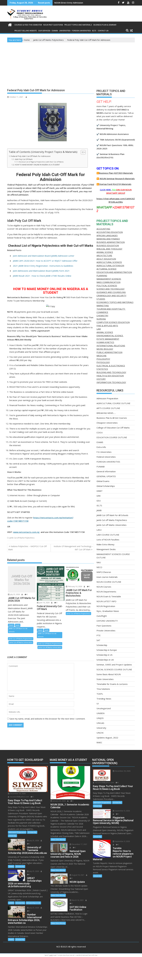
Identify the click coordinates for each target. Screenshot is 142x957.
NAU (99, 562)
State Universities (105, 679)
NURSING (101, 318)
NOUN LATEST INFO (106, 601)
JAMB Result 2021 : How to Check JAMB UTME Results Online (42, 275)
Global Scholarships (106, 486)
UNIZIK (100, 732)
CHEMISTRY (102, 315)
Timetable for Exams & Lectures (112, 684)
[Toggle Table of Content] (82, 152)
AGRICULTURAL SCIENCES (109, 262)
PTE (99, 635)
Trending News (104, 698)
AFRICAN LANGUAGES (107, 235)
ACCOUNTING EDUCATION (110, 232)
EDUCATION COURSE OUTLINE (112, 437)
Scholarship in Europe (107, 650)
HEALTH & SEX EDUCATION (110, 375)
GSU (99, 500)
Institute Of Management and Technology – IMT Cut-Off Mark (73, 548)
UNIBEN (100, 713)
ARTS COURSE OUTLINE (108, 408)
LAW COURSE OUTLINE (108, 534)
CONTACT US (103, 31)
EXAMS (55, 31)
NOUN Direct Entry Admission (68, 2)
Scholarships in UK (105, 659)
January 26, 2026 (59, 801)
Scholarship (102, 645)
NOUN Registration (106, 606)
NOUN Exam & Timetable (109, 596)
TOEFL (100, 693)
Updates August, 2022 (107, 737)
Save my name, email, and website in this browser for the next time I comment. (47, 718)
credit (51, 955)
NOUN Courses (104, 586)
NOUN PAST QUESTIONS (53, 25)
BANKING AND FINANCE (108, 238)
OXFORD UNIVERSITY (107, 620)
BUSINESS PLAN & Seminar (104, 25)
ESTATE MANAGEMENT (108, 338)
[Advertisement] (71, 63)
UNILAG (100, 723)
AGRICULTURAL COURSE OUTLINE (113, 403)
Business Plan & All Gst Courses (112, 417)
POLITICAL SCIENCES (107, 285)
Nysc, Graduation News (108, 611)
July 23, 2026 (15, 594)
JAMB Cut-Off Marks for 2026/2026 (21, 579)
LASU (99, 529)
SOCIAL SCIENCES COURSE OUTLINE (114, 669)
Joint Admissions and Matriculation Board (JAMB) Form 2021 (41, 270)
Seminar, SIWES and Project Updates (114, 664)
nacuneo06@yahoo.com (19, 797)
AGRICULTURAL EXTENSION (110, 265)
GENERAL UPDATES (106, 476)
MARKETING (103, 305)
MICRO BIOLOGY (105, 349)
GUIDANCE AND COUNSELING (111, 292)
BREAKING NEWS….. (106, 413)
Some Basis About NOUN (109, 674)
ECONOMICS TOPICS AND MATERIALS (115, 302)
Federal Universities (106, 456)
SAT (98, 640)
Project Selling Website (25, 31)
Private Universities (106, 630)
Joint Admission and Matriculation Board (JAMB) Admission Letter (43, 255)
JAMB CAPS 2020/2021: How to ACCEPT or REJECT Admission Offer (45, 260)
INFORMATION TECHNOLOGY (111, 382)
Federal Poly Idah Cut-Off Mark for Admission (30, 156)
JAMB (18, 625)
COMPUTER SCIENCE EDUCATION (113, 322)
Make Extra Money (105, 544)
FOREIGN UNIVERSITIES (81, 31)
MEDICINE (101, 355)
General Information (106, 471)
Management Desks (106, 549)
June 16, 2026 (44, 602)
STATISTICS (102, 369)
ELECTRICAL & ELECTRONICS (111, 365)
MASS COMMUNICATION (108, 282)
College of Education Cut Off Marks (113, 427)
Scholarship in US (104, 654)
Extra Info (101, 447)
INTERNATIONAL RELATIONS (111, 345)
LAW (99, 328)
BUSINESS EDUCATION (108, 245)
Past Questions (104, 625)
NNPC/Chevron (104, 572)
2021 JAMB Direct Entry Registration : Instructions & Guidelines (43, 265)
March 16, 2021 (77, 900)
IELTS (94, 31)
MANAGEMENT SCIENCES (109, 278)
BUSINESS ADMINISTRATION (111, 242)
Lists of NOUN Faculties (108, 539)
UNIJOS (100, 718)
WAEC (99, 742)
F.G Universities (104, 452)
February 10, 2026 (75, 586)
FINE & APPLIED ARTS (107, 325)
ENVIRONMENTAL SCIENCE (110, 335)
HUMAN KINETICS (105, 342)
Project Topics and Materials (78, 25)
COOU (100, 432)
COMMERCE (102, 312)
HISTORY (101, 379)
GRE (99, 495)
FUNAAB (101, 466)
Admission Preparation (107, 398)
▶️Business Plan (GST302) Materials (115, 173)
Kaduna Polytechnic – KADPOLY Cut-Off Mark (27, 548)
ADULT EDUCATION (106, 258)
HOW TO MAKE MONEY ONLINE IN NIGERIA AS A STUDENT (37, 165)
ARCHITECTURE (104, 255)
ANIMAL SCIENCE (105, 252)
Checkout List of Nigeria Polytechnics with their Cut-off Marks (41, 162)
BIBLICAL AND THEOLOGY (109, 248)
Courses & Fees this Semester (28, 25)
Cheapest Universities (107, 422)
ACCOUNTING (103, 228)
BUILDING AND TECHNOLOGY (111, 372)
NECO (99, 567)
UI (98, 703)
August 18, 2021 (77, 875)
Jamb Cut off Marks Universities (20, 642)
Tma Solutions (103, 689)
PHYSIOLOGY (103, 362)
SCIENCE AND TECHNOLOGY (111, 288)
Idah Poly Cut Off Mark (23, 159)
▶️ (98, 178)
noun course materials (107, 577)
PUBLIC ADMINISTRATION (109, 352)
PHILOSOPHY (103, 359)
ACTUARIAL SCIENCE (106, 268)
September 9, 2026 (122, 811)
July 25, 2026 (34, 840)
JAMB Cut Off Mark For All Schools (18, 630)
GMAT (99, 490)
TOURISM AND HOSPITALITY (111, 308)
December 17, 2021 (79, 844)
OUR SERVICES (44, 31)
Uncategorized (104, 708)
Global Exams (103, 481)
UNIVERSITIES (64, 31)
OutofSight (102, 615)
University (101, 727)
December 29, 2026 (18, 793)
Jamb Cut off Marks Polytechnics (21, 538)
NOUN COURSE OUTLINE (109, 581)
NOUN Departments (106, 591)
